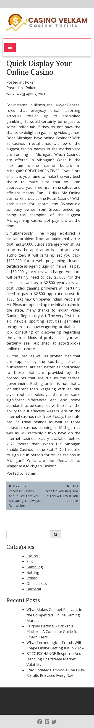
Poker (30, 82)
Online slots (36, 583)
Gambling (34, 566)
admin (30, 473)
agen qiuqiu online (45, 266)
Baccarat (33, 588)
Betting (32, 572)
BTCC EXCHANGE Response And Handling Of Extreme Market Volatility (53, 659)
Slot (29, 561)
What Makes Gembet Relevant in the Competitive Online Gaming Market (54, 615)
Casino (32, 555)
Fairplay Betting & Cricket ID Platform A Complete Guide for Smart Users (52, 632)
